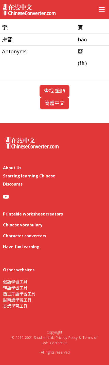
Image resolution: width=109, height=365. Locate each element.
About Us (12, 168)
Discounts (13, 184)
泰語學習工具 (15, 306)
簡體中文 (54, 103)
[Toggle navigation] (102, 10)
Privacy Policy (67, 337)
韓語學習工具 (15, 288)
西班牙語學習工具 (19, 294)
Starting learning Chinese (29, 176)
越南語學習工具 (17, 300)
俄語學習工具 (15, 282)
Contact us (58, 342)
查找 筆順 (54, 91)
